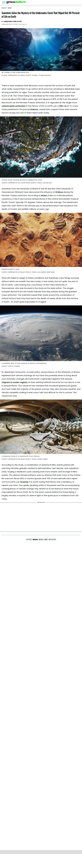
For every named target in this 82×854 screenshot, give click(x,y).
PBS (61, 106)
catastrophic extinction (14, 106)
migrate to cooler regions (14, 382)
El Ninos (59, 192)
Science (34, 109)
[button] (4, 2)
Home (4, 8)
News (10, 8)
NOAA (44, 195)
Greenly (24, 482)
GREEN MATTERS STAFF (13, 21)
